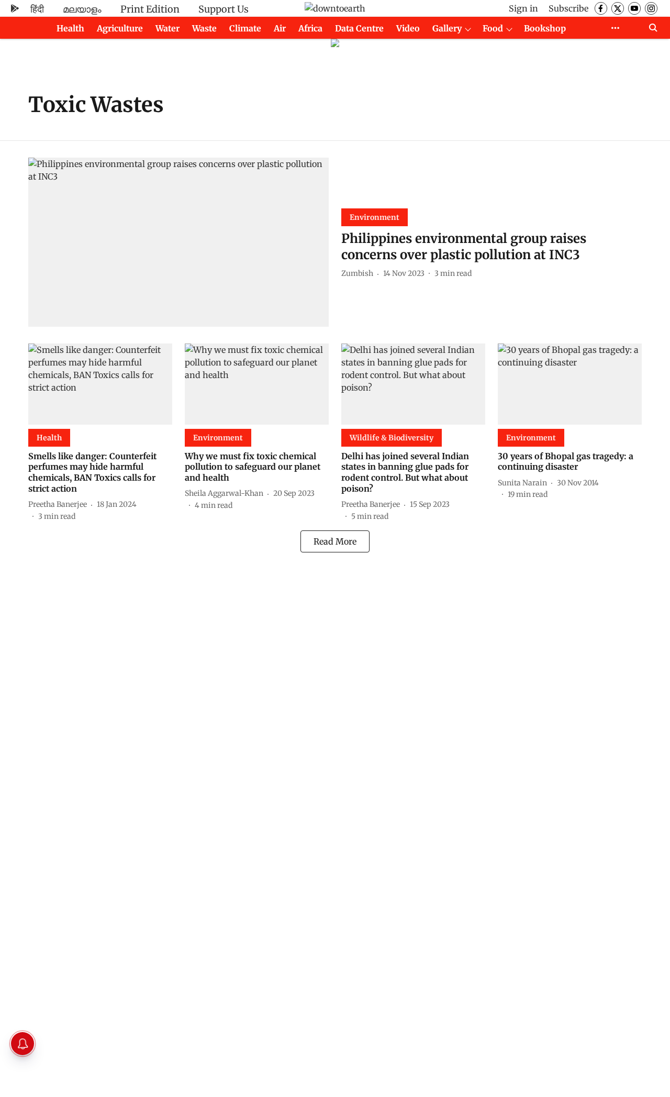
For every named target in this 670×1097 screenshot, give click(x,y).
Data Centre (359, 28)
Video (408, 28)
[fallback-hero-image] (178, 242)
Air (280, 28)
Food (493, 28)
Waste (204, 28)
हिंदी (37, 9)
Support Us (223, 9)
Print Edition (150, 9)
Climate (245, 28)
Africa (310, 28)
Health (70, 28)
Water (167, 28)
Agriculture (120, 28)
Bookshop (545, 28)
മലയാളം (82, 9)
